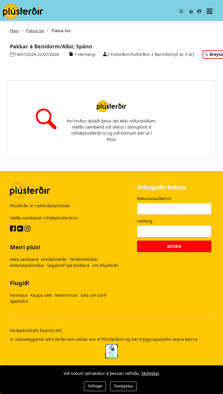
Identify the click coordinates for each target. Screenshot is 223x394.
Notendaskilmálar (28, 265)
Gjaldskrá (19, 301)
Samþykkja (123, 386)
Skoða (174, 246)
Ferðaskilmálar (84, 259)
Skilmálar (150, 373)
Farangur (19, 295)
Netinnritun (67, 295)
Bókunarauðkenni (154, 198)
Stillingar (95, 386)
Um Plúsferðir (105, 265)
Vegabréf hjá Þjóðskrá (69, 265)
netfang (144, 221)
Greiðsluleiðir (54, 259)
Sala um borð (93, 295)
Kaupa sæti (41, 295)
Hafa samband (24, 259)
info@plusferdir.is (60, 218)
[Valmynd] (210, 11)
